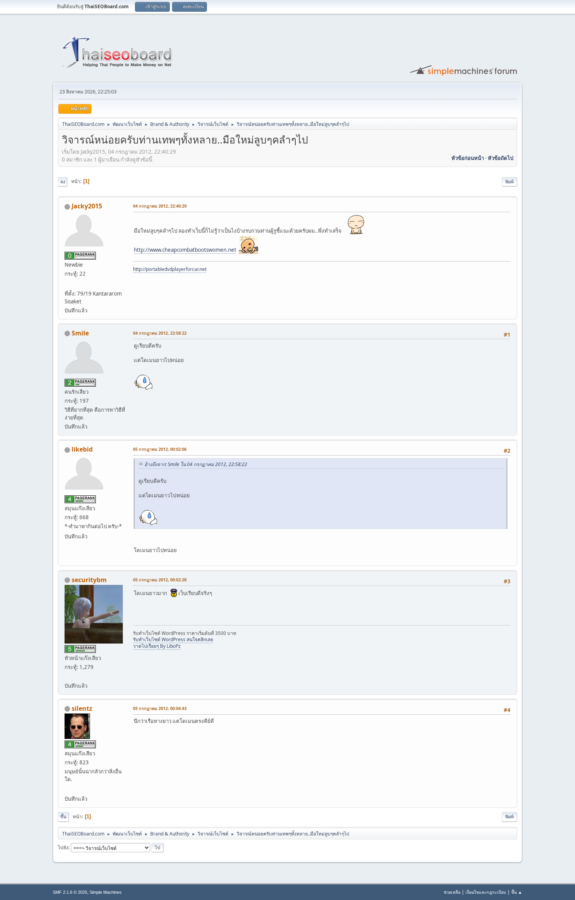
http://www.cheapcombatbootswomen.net (185, 249)
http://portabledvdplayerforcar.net (170, 269)
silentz (82, 708)
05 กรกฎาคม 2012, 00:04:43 (160, 708)
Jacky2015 (87, 206)
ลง (62, 182)
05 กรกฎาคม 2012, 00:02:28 (160, 580)
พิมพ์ (509, 182)
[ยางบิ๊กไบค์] (68, 789)
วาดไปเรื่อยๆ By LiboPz (157, 646)
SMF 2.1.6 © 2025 (70, 892)
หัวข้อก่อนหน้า (467, 157)
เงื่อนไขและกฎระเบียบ (485, 892)
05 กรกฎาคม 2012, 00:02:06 (160, 449)
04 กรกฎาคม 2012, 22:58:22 (160, 333)
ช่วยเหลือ (452, 892)
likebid (82, 449)
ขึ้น (63, 816)
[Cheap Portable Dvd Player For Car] (68, 283)
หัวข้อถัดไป (500, 157)
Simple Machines (106, 892)
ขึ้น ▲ (516, 892)
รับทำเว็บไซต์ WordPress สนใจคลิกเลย (173, 639)
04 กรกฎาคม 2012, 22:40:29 (160, 206)
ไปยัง (63, 847)
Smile (80, 333)
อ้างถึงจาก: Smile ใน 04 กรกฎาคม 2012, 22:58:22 (195, 464)
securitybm (89, 579)
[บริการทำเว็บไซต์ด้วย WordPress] (68, 675)
